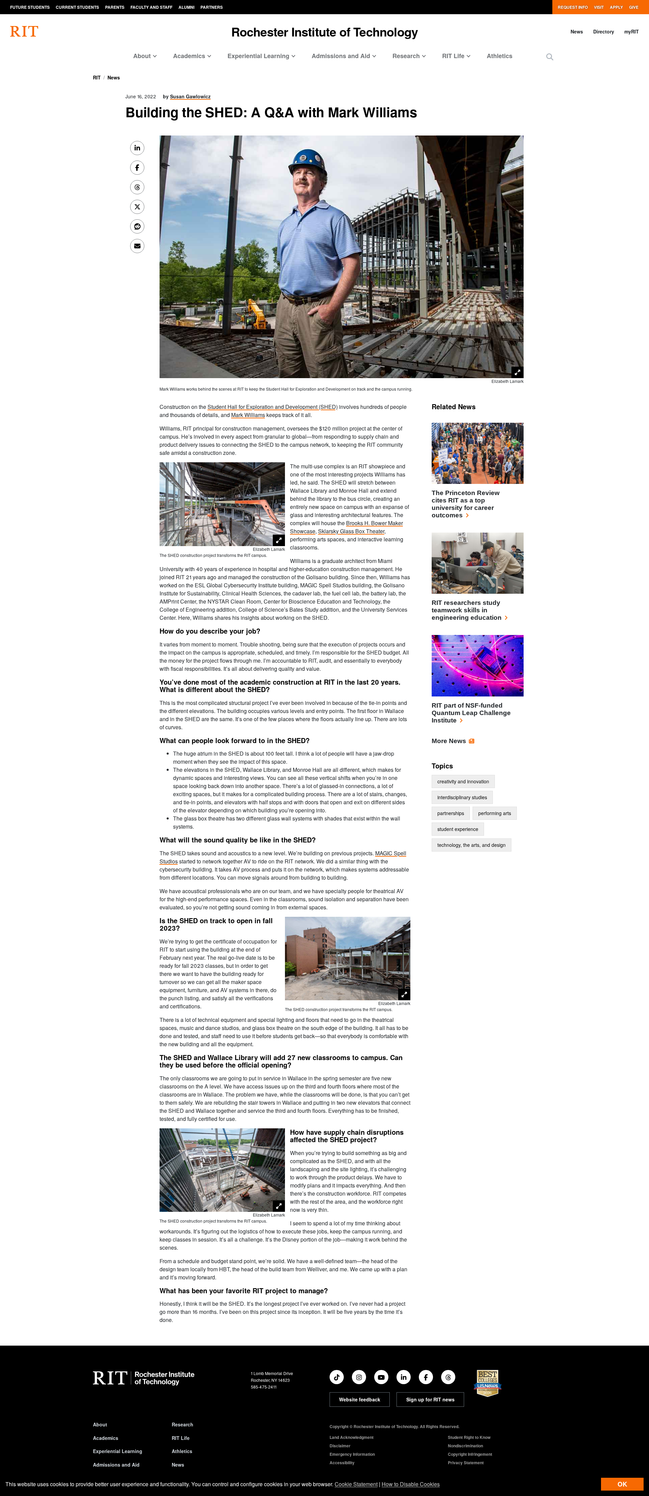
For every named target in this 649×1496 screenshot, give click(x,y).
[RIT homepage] (24, 31)
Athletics (499, 55)
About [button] (142, 55)
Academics (105, 1437)
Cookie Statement (356, 1484)
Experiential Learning (117, 1451)
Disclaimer (340, 1446)
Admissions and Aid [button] (341, 55)
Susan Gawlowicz (190, 96)
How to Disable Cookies (411, 1484)
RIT (97, 77)
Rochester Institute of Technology (324, 31)
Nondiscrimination (465, 1446)
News (577, 31)
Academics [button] (189, 55)
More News (449, 740)
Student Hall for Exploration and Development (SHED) (273, 407)
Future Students (30, 7)
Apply (616, 7)
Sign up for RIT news (430, 1399)
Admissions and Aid (116, 1464)
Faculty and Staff (151, 7)
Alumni (186, 7)
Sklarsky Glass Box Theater (351, 531)
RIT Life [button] (453, 55)
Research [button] (406, 55)
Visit (599, 7)
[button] (550, 57)
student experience (457, 829)
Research (182, 1424)
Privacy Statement (466, 1463)
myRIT (631, 31)
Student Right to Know (469, 1437)
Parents (114, 7)
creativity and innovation (463, 781)
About (100, 1424)
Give (634, 7)
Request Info (573, 7)
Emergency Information (352, 1454)
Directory (603, 31)
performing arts (494, 813)
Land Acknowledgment (352, 1437)
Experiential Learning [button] (258, 55)
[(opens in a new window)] (337, 1377)
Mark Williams (248, 415)
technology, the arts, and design (471, 844)
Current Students (77, 7)
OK (622, 1484)
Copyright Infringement (470, 1454)
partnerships (450, 813)
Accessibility (342, 1463)
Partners (211, 7)
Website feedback (359, 1399)
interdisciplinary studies (462, 797)
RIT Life (181, 1437)
